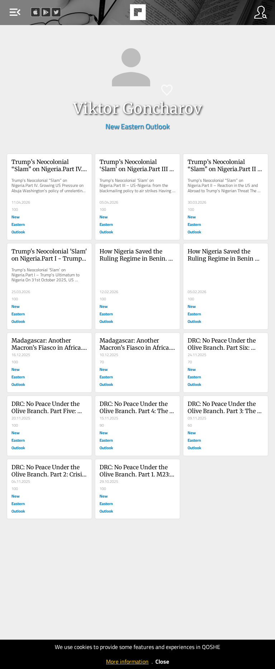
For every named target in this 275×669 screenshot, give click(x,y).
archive (156, 14)
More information (127, 661)
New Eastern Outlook (137, 126)
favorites (118, 14)
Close (162, 661)
